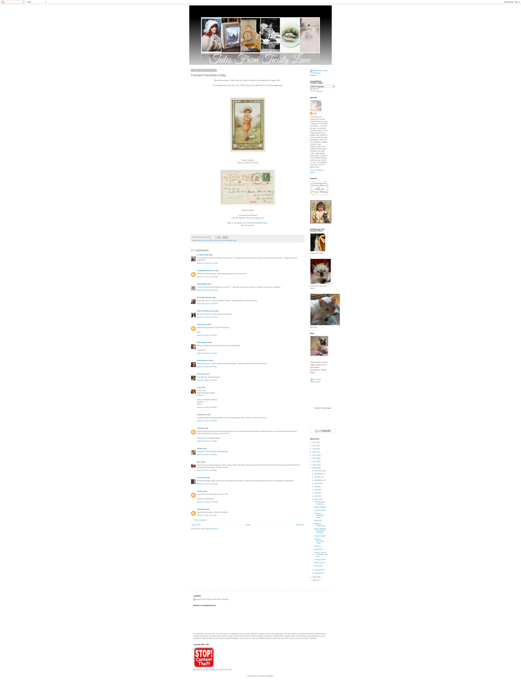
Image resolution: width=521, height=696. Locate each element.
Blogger (270, 676)
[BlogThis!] (219, 237)
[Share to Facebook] (224, 237)
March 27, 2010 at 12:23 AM (207, 502)
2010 (314, 468)
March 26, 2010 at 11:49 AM (207, 277)
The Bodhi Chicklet (204, 297)
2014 (314, 455)
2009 (314, 577)
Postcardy (201, 374)
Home (248, 525)
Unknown (200, 428)
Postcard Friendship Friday (256, 223)
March (316, 499)
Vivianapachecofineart (205, 271)
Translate (318, 91)
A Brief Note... (319, 549)
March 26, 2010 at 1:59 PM (207, 335)
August (317, 483)
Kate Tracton (202, 324)
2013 (314, 458)
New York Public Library (241, 85)
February (317, 570)
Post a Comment (200, 520)
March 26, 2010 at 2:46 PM (207, 367)
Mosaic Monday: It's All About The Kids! (320, 531)
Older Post (300, 525)
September (318, 480)
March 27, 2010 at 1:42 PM (207, 515)
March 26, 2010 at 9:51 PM (207, 470)
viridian (200, 448)
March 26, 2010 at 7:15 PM (207, 441)
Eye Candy (318, 566)
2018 (314, 442)
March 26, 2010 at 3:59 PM (207, 407)
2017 (314, 446)
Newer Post (196, 525)
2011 (314, 465)
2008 (314, 580)
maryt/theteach (203, 360)
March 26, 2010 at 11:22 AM (207, 263)
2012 (314, 461)
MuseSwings (202, 284)
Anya (199, 387)
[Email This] (216, 237)
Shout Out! (318, 520)
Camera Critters (320, 510)
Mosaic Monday (320, 507)
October (317, 477)
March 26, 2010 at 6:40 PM (207, 421)
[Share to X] (221, 237)
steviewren (201, 478)
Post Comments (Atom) (209, 529)
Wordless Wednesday (319, 525)
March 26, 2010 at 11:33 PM (207, 484)
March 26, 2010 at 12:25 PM (207, 290)
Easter (199, 240)
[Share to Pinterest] (226, 237)
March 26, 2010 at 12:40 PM (207, 317)
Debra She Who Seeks (205, 311)
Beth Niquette (202, 342)
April (316, 496)
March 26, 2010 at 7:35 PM (207, 455)
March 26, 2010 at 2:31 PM (207, 353)
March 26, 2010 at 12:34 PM (207, 304)
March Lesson (319, 563)
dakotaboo (201, 509)
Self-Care (317, 546)
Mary (199, 462)
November (318, 474)
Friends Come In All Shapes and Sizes (320, 554)
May (316, 493)
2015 (314, 452)
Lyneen (200, 491)
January (317, 573)
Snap (315, 113)
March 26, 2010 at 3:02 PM (207, 380)
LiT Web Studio (202, 255)
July (316, 487)
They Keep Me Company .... (319, 503)
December (318, 471)
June (316, 490)
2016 (314, 449)
